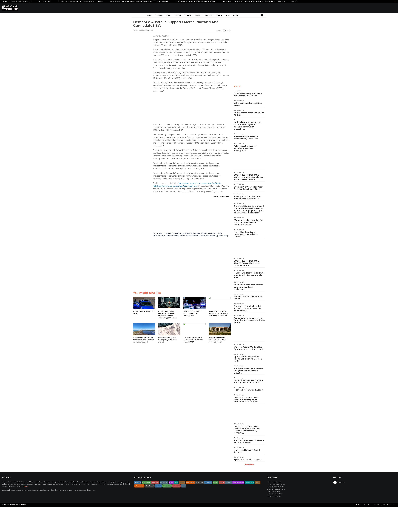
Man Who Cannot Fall (23, 1)
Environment (250, 482)
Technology (208, 15)
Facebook (341, 482)
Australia (160, 233)
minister (228, 482)
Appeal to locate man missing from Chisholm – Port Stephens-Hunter (249, 320)
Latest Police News (273, 491)
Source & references (220, 197)
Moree (182, 236)
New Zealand (150, 486)
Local (168, 15)
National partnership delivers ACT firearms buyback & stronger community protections (247, 125)
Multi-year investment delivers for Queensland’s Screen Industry (248, 370)
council (215, 482)
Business (187, 15)
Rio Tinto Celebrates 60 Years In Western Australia (249, 441)
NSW (207, 236)
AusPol (222, 482)
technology (214, 236)
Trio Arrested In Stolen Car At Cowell (248, 297)
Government (146, 482)
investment (176, 486)
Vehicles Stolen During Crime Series (248, 104)
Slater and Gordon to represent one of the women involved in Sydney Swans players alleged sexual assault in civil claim (249, 209)
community (178, 233)
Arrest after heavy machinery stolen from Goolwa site (248, 94)
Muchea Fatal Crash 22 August (248, 390)
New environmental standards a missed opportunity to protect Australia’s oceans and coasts (118, 1)
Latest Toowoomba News (276, 484)
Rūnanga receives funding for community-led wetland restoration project (248, 222)
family (163, 236)
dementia (204, 233)
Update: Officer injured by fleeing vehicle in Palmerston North (248, 358)
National (158, 15)
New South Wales (199, 236)
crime (183, 486)
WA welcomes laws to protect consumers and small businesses (248, 287)
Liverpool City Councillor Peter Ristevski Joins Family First (248, 188)
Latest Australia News (274, 482)
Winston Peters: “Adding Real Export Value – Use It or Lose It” (249, 348)
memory (177, 236)
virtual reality (223, 236)
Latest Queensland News (275, 487)
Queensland (199, 482)
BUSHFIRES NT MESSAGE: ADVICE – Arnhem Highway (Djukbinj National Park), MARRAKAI (247, 429)
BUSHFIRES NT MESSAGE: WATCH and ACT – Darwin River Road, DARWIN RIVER (249, 177)
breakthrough (169, 233)
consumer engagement (191, 233)
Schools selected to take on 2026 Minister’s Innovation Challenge (174, 1)
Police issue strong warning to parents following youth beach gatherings (60, 1)
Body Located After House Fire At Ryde (249, 114)
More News (249, 464)
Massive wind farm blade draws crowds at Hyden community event (249, 275)
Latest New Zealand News (276, 489)
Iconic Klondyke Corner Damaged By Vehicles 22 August (246, 234)
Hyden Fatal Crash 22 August (248, 459)
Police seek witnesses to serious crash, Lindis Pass (246, 137)
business (158, 486)
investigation (167, 486)
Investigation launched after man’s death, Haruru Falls (247, 197)
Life (227, 15)
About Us (354, 505)
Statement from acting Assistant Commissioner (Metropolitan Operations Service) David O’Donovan (232, 1)
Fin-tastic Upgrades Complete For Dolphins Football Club (248, 381)
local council (190, 482)
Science (197, 15)
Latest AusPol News (273, 496)
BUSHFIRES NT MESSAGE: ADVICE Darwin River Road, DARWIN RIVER (247, 263)
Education (156, 236)
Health (219, 15)
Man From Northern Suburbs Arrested (247, 451)
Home (149, 15)
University (208, 482)
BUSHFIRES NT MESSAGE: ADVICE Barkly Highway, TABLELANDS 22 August (246, 399)
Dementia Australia (215, 233)
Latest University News (274, 494)
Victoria (182, 482)
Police (171, 482)
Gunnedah (169, 236)
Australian (155, 482)
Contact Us (363, 505)
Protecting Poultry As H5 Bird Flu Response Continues (287, 1)
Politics (178, 15)
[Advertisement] (358, 7)
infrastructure (139, 486)
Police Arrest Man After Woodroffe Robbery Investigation (245, 148)
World (235, 15)
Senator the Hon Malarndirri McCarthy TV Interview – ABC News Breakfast (248, 308)
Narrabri (189, 236)
